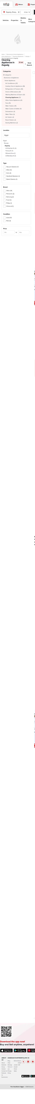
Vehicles (6, 20)
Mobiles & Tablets (23, 20)
